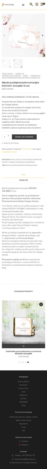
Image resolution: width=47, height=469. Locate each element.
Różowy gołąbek (8, 162)
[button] (42, 35)
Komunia (14, 165)
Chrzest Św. (23, 385)
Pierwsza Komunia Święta (27, 165)
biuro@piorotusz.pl (9, 152)
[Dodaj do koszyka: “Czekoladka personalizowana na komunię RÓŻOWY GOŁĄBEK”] (23, 346)
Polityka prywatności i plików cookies (23, 417)
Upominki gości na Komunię (11, 76)
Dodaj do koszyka (24, 137)
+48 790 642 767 (28, 455)
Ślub (23, 392)
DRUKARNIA (23, 402)
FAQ (23, 430)
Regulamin (23, 424)
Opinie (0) (23, 180)
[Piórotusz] (8, 5)
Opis (23, 175)
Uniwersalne (35, 76)
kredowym (38, 265)
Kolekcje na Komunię (24, 160)
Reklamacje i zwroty (23, 420)
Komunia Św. (20, 74)
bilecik (8, 165)
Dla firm (23, 398)
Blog (23, 405)
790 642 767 (27, 149)
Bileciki (25, 76)
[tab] (23, 175)
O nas (23, 427)
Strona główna (7, 74)
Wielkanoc (24, 395)
